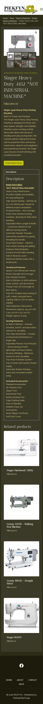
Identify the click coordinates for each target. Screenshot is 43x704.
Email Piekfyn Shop (14, 163)
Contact (32, 680)
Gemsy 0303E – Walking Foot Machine (20, 525)
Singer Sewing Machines (20, 73)
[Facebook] (21, 666)
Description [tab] (11, 172)
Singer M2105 (14, 637)
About (20, 680)
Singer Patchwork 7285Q (20, 470)
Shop (21, 684)
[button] (36, 32)
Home (9, 680)
